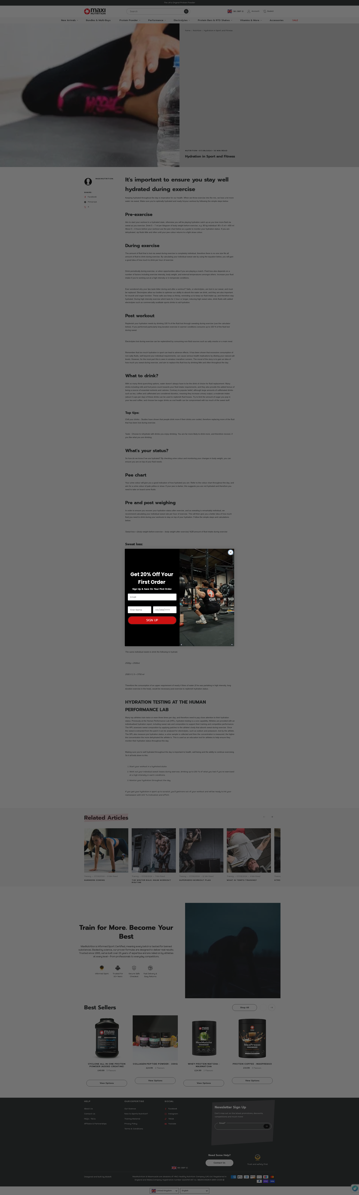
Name (131, 603)
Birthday (158, 603)
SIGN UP (152, 620)
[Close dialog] (230, 552)
